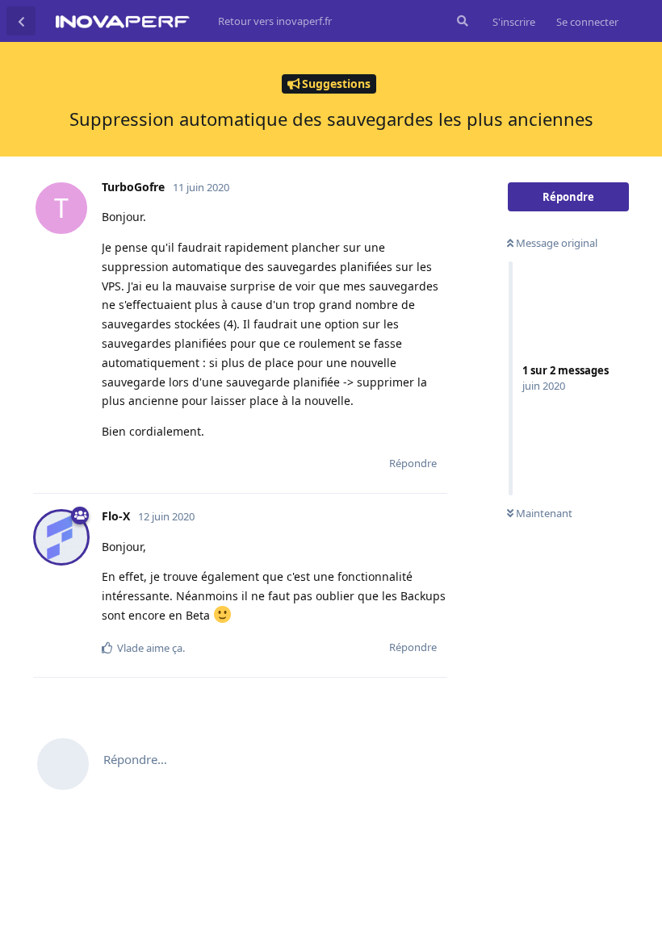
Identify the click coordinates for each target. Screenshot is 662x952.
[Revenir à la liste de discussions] (21, 20)
